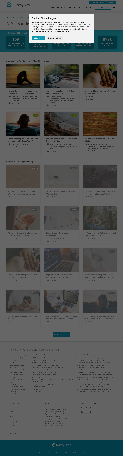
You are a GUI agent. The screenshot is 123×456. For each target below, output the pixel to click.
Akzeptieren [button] (38, 38)
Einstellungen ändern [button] (55, 38)
